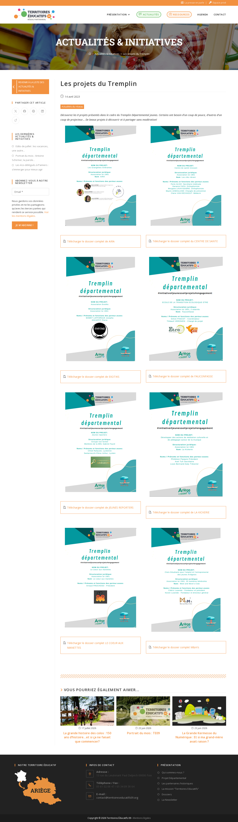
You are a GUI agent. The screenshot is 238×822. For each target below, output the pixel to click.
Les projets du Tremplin (136, 53)
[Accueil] (90, 53)
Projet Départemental (173, 778)
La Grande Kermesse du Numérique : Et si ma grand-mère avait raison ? (199, 737)
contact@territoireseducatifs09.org (117, 797)
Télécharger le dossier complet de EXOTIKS (93, 376)
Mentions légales (142, 818)
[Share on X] (15, 111)
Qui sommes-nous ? (172, 772)
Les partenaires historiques (177, 783)
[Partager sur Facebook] (24, 111)
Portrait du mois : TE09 (143, 733)
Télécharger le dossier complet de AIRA (91, 241)
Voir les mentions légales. (30, 214)
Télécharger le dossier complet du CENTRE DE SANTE (185, 241)
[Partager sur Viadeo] (15, 120)
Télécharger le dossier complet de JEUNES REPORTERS (100, 507)
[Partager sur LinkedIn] (42, 111)
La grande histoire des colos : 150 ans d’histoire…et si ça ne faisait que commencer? (87, 737)
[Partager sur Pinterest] (33, 111)
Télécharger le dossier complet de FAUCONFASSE (183, 376)
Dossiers (166, 794)
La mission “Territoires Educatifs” (180, 788)
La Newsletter (169, 799)
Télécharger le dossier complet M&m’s (176, 647)
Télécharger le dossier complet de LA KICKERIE (181, 512)
